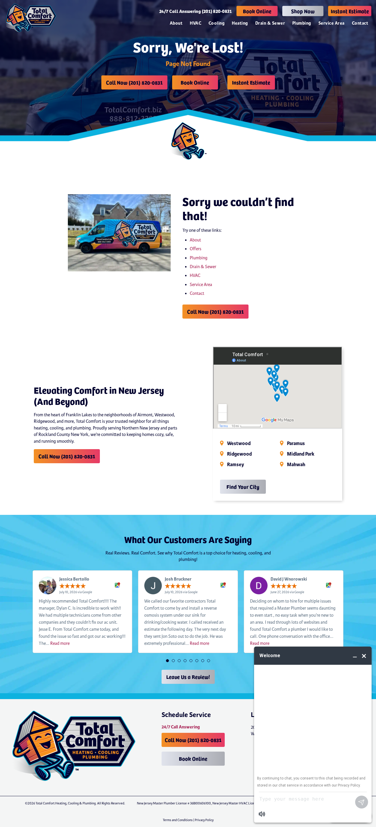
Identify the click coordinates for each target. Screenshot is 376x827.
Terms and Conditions (178, 820)
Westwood (239, 444)
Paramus (296, 444)
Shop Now (303, 11)
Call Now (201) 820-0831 (134, 82)
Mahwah (296, 465)
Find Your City (242, 486)
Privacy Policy (204, 820)
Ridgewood (239, 454)
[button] (167, 660)
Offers (195, 248)
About (176, 23)
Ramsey (235, 465)
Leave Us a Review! (188, 676)
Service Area (331, 23)
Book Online (257, 11)
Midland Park (300, 454)
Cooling (216, 23)
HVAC (195, 23)
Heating (240, 23)
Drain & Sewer (270, 23)
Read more (60, 643)
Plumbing (301, 23)
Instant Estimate (350, 11)
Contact (360, 23)
